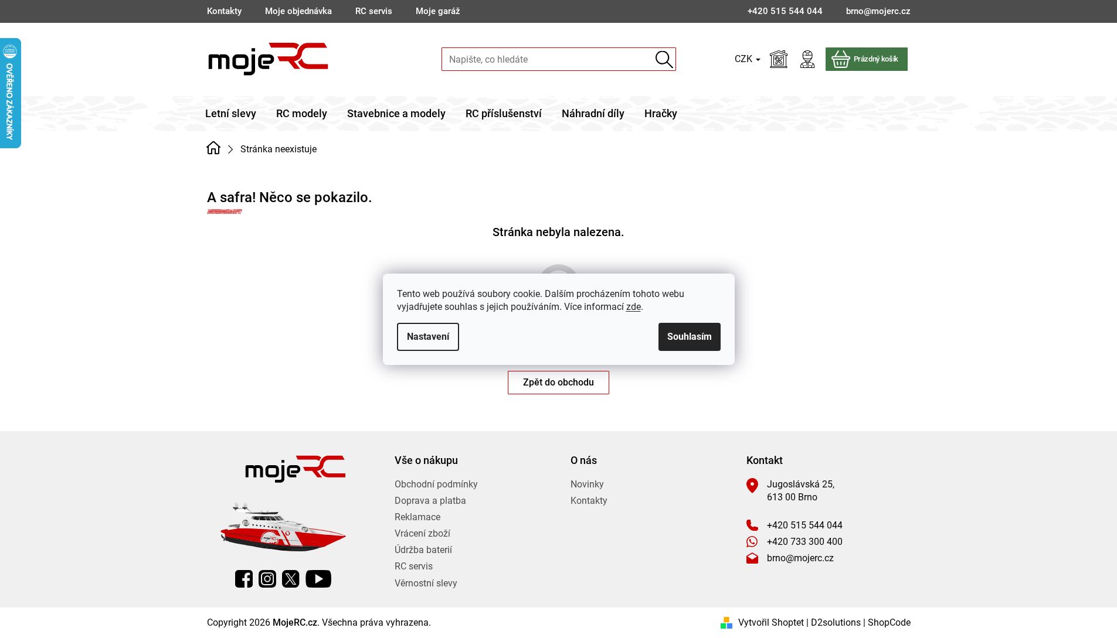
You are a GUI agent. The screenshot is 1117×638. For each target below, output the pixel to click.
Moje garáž (438, 11)
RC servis (373, 11)
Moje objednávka (298, 11)
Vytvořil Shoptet (771, 622)
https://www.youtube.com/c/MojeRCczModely (318, 579)
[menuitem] (230, 113)
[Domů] (213, 148)
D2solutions (836, 622)
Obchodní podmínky (436, 484)
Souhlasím (689, 336)
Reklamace (417, 517)
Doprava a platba (430, 500)
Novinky (587, 484)
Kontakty (224, 11)
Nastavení (428, 336)
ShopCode (889, 622)
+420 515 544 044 (805, 525)
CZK (745, 58)
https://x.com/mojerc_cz (291, 579)
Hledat (664, 59)
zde (633, 306)
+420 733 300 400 (805, 541)
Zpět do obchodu (558, 382)
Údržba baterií (423, 549)
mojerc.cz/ (267, 579)
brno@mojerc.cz (800, 558)
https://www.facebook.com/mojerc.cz (244, 579)
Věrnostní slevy (426, 583)
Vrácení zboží (422, 533)
